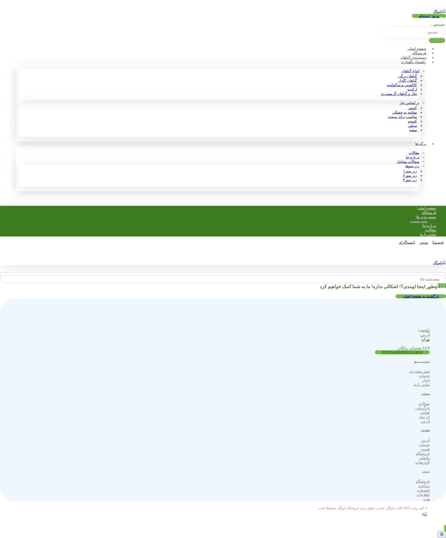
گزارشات (422, 462)
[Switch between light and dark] (442, 534)
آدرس (425, 421)
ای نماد (424, 417)
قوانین (425, 412)
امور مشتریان (419, 371)
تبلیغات (424, 458)
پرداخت (424, 486)
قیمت (425, 449)
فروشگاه (423, 454)
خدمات (424, 376)
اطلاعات (423, 495)
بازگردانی (422, 408)
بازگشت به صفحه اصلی (421, 296)
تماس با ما (422, 385)
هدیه (426, 499)
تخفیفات (423, 490)
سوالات (424, 404)
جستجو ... (437, 24)
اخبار (426, 380)
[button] (441, 20)
